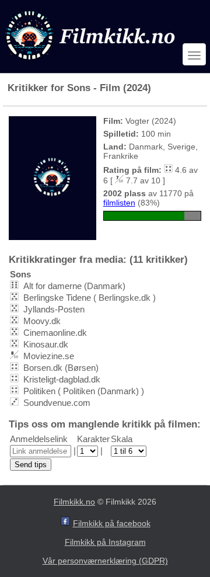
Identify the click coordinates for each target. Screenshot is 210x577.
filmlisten (119, 202)
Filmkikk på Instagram (105, 542)
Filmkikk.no (74, 501)
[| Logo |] (91, 62)
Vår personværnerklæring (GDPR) (105, 560)
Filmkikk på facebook (111, 523)
